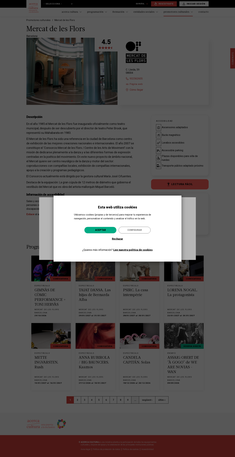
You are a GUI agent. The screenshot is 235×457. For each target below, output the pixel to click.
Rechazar (117, 238)
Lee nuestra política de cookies (133, 249)
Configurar (134, 230)
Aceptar (100, 230)
